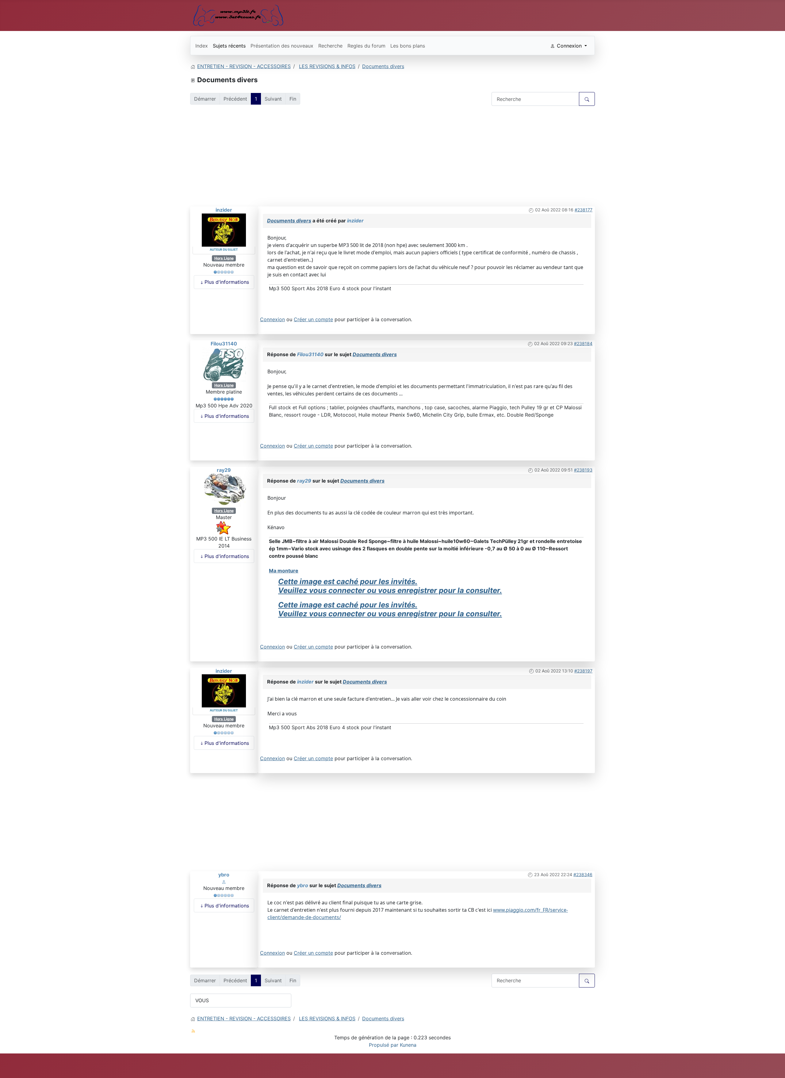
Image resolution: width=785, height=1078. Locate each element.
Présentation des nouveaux (282, 46)
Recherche (330, 46)
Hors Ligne (224, 258)
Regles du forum (366, 46)
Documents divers (289, 221)
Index (201, 46)
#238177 (583, 209)
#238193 (583, 469)
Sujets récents (229, 46)
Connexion (272, 319)
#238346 (582, 874)
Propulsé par (384, 1045)
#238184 (583, 343)
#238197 (583, 670)
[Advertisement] (392, 157)
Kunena (408, 1045)
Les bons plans (407, 46)
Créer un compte (313, 319)
